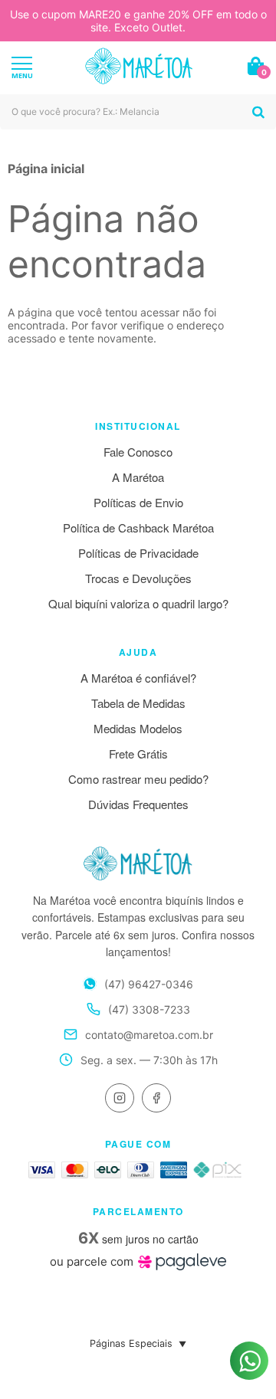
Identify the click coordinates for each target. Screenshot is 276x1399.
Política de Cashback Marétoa (138, 527)
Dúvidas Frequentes (138, 804)
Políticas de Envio (138, 502)
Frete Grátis (138, 753)
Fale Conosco (138, 452)
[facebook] (156, 1097)
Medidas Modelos (138, 728)
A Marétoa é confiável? (138, 678)
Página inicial (46, 168)
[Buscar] (258, 111)
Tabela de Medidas (138, 703)
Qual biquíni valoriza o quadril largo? (138, 603)
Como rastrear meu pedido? (138, 779)
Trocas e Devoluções (138, 578)
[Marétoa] (139, 66)
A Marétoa (138, 477)
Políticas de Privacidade (138, 553)
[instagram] (119, 1097)
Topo (249, 1313)
